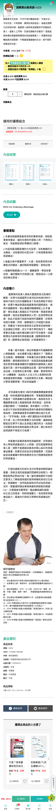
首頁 (5, 809)
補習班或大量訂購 (40, 94)
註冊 (50, 809)
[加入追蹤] (25, 781)
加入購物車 (14, 781)
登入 (39, 809)
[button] (48, 758)
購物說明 (28, 94)
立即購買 (39, 799)
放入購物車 (21, 799)
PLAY (10, 214)
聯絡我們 (42, 708)
